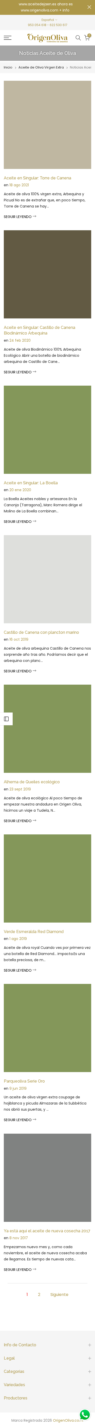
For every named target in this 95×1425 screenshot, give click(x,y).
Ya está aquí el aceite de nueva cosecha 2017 (47, 1230)
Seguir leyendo (18, 216)
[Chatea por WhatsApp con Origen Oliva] (85, 1415)
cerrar (89, 7)
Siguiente (59, 1294)
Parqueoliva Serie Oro (24, 1081)
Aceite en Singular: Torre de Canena (37, 178)
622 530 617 (58, 25)
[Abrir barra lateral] (6, 718)
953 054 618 (37, 25)
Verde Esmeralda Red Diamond (34, 931)
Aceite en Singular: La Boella (31, 482)
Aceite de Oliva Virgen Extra (41, 67)
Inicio (8, 67)
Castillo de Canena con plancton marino (41, 632)
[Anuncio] (45, 7)
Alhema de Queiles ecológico (32, 781)
